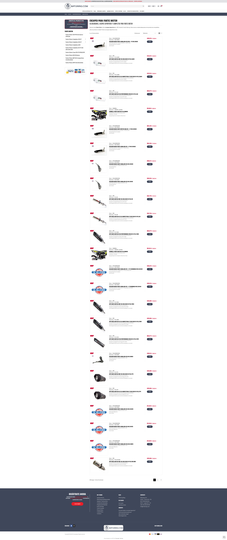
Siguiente (161, 480)
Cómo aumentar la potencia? (125, 512)
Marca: (110, 38)
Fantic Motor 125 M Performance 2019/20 (74, 35)
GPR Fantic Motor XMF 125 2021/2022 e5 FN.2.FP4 (121, 374)
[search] (143, 6)
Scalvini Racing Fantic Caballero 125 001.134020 (121, 164)
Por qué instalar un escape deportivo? (127, 510)
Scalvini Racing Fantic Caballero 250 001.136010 (121, 356)
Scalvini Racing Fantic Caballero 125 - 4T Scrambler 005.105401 (125, 286)
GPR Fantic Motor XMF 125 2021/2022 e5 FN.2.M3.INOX (122, 461)
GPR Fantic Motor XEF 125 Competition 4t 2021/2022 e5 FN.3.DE (124, 216)
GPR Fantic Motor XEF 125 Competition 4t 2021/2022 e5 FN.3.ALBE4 (125, 76)
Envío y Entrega (100, 506)
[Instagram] (74, 526)
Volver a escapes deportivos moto (109, 29)
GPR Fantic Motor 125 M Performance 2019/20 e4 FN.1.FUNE (124, 234)
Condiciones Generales (102, 503)
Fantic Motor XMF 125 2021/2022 (74, 62)
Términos (121, 538)
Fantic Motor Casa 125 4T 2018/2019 (75, 52)
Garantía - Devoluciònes (102, 501)
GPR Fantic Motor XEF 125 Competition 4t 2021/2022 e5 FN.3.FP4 (125, 391)
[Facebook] (71, 526)
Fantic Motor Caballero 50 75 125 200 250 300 (74, 48)
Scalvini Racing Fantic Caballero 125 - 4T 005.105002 (122, 146)
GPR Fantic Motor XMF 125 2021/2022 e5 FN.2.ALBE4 (122, 59)
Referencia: (111, 39)
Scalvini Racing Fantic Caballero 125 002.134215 (121, 426)
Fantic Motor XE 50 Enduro (73, 55)
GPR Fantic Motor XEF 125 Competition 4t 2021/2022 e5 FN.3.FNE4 (125, 321)
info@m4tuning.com (145, 506)
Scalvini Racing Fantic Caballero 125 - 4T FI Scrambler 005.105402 (126, 269)
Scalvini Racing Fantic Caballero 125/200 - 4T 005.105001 (123, 41)
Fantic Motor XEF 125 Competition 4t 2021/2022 (75, 58)
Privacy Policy (100, 510)
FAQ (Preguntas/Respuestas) (103, 499)
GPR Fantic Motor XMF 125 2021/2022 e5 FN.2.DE (121, 199)
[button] (77, 504)
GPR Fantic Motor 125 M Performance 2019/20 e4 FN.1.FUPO (124, 339)
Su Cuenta (121, 503)
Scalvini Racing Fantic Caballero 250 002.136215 (121, 444)
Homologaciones (122, 515)
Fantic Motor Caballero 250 (73, 45)
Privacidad (117, 538)
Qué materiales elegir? (124, 514)
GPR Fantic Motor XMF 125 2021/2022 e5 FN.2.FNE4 (121, 304)
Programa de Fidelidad (102, 504)
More (150, 41)
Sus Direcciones (122, 505)
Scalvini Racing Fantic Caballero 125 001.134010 (121, 181)
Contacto (99, 513)
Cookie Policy (100, 511)
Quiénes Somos (100, 497)
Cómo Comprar (100, 508)
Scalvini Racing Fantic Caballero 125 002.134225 (121, 409)
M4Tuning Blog (122, 497)
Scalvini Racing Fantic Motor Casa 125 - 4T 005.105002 (123, 129)
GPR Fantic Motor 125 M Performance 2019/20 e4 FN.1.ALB (123, 94)
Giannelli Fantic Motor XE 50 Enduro (118, 111)
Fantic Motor (69, 31)
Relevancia (145, 33)
